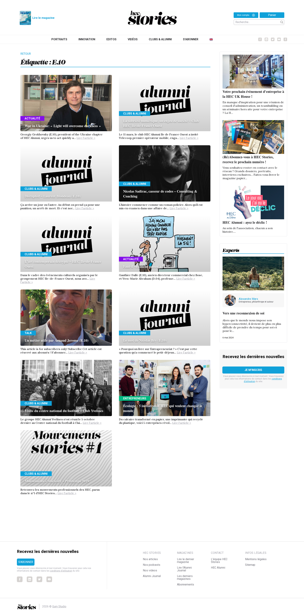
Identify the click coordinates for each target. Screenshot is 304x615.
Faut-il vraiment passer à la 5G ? (148, 266)
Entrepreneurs (134, 398)
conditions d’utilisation (61, 571)
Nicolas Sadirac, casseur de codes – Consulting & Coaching (160, 194)
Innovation (86, 39)
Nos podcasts (151, 564)
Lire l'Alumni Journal (184, 569)
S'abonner (190, 39)
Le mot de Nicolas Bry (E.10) (145, 340)
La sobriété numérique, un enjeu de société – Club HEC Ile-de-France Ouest (161, 123)
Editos (111, 39)
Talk (28, 333)
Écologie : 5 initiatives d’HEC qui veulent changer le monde (162, 408)
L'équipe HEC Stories (219, 560)
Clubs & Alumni (160, 39)
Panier (272, 15)
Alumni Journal (152, 576)
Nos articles (150, 559)
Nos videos (150, 570)
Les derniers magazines (185, 577)
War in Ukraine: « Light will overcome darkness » (63, 125)
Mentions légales (256, 559)
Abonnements (185, 584)
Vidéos (133, 39)
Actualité (32, 118)
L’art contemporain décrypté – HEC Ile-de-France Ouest (63, 264)
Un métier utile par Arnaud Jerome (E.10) (56, 340)
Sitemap (250, 564)
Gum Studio (59, 606)
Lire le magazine (43, 18)
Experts (231, 249)
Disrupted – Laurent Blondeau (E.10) (53, 196)
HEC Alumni (218, 567)
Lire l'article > (86, 138)
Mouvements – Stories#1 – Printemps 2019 (57, 481)
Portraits (59, 39)
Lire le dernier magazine (185, 560)
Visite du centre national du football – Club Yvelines (64, 410)
